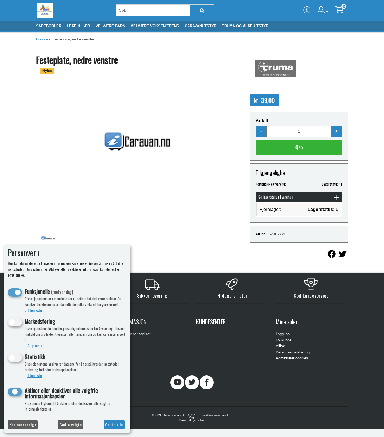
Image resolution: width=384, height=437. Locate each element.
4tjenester (34, 345)
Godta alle (114, 424)
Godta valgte (71, 424)
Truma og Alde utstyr (245, 26)
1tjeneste (33, 310)
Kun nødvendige (23, 424)
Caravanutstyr (200, 26)
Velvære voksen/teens (155, 26)
